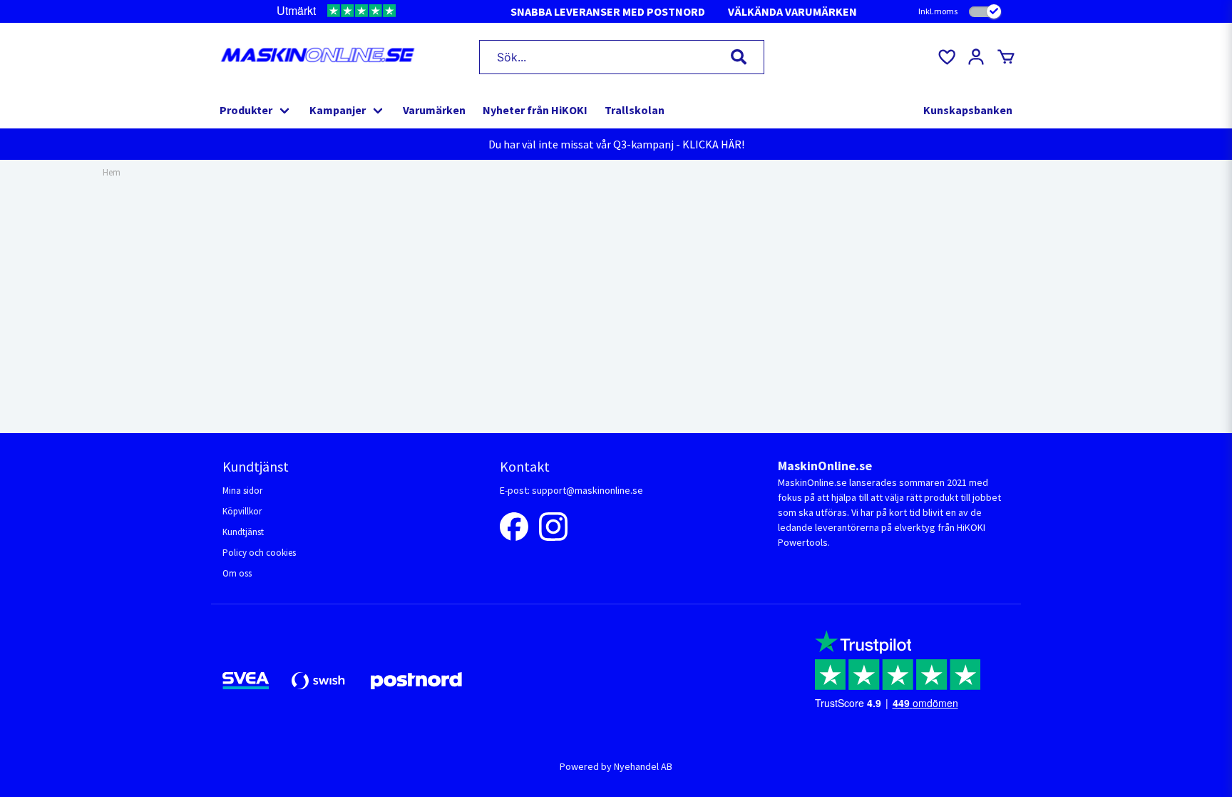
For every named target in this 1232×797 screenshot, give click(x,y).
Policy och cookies (259, 553)
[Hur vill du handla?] (985, 11)
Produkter (246, 110)
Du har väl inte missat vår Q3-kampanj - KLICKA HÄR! (616, 144)
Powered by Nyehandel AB (616, 766)
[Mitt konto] (976, 57)
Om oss (237, 573)
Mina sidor (242, 490)
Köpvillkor (242, 511)
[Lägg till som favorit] (946, 57)
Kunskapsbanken (967, 110)
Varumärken (434, 110)
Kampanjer (337, 110)
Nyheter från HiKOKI (535, 110)
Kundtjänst (243, 532)
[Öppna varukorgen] (1006, 57)
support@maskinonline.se (587, 490)
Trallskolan (634, 110)
